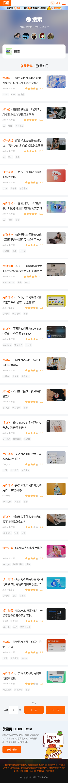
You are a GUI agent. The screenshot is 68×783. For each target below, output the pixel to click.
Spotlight (7, 345)
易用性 (23, 595)
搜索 (17, 219)
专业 (10, 125)
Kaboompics (9, 282)
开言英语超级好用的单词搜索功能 (22, 675)
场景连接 (7, 533)
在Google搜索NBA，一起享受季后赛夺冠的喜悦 (22, 613)
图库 (27, 282)
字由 (24, 533)
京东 (5, 188)
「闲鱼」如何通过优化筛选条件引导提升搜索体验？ (22, 299)
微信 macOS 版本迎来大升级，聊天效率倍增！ (21, 425)
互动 (10, 219)
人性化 (13, 188)
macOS (6, 439)
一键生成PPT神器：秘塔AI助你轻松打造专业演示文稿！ (22, 80)
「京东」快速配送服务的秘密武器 (22, 174)
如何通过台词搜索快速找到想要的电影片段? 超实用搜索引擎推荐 (22, 239)
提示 (26, 313)
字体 (16, 533)
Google (6, 564)
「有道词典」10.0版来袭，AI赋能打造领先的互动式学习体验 (22, 208)
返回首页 (13, 749)
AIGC (5, 94)
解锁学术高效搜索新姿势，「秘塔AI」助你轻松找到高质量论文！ (22, 145)
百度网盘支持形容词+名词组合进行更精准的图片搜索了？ (22, 581)
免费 (20, 282)
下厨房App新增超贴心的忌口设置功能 (21, 362)
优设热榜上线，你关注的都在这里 (22, 644)
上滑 (5, 470)
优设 (5, 658)
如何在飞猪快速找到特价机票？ (22, 393)
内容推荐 (26, 376)
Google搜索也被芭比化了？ (22, 550)
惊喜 (28, 564)
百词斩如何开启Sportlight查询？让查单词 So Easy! (22, 331)
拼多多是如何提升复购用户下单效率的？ (22, 487)
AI (4, 125)
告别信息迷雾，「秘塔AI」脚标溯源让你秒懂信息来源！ (22, 111)
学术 (10, 157)
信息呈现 (19, 125)
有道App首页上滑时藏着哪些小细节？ (21, 456)
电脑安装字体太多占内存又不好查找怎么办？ (22, 519)
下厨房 (6, 376)
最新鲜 (28, 66)
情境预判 (16, 313)
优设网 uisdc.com (17, 729)
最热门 (43, 66)
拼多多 (17, 501)
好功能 (21, 94)
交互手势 (18, 345)
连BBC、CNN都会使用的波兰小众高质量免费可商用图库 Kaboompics (22, 271)
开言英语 (18, 689)
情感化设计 (18, 564)
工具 (17, 157)
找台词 (23, 251)
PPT (13, 94)
